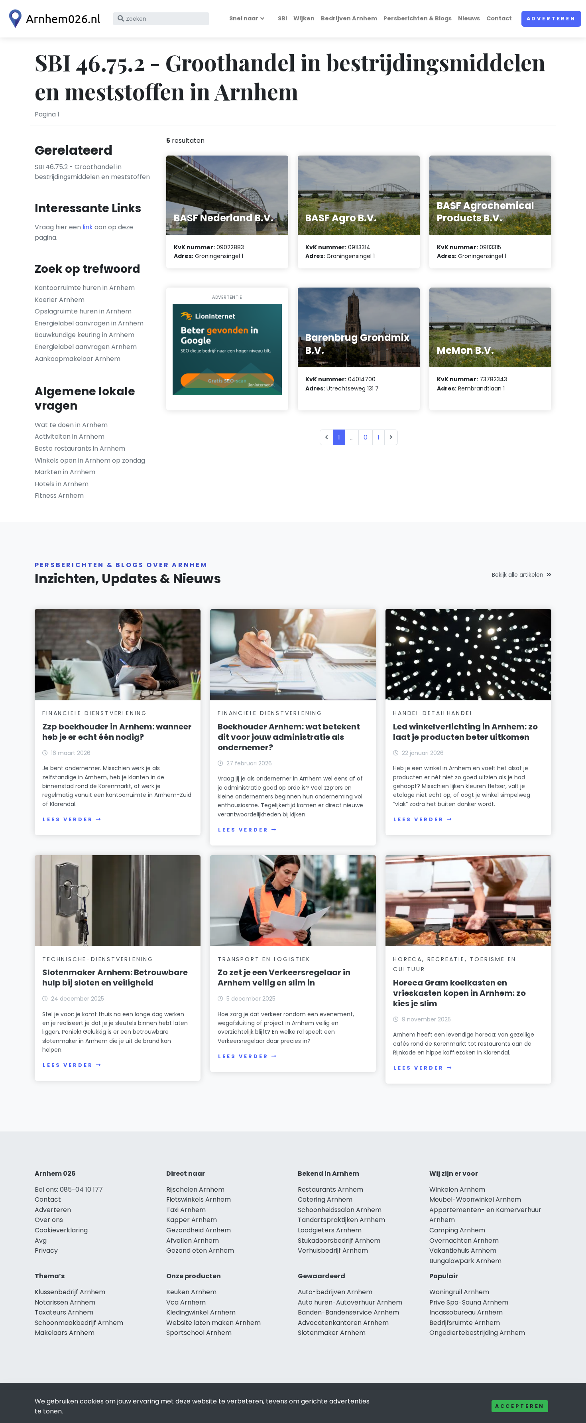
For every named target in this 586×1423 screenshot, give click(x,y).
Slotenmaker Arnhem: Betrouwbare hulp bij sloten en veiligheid (115, 977)
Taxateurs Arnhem (64, 1312)
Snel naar (243, 18)
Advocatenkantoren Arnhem (343, 1322)
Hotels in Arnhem (61, 484)
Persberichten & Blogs (417, 18)
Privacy (46, 1250)
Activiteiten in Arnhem (69, 436)
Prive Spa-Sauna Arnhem (468, 1302)
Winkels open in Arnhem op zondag (90, 460)
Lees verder (68, 819)
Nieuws (469, 18)
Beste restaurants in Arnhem (80, 448)
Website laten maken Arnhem (213, 1322)
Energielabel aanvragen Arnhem (86, 346)
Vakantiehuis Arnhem (462, 1250)
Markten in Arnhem (65, 472)
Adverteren (551, 18)
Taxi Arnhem (186, 1209)
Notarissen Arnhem (65, 1302)
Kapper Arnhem (191, 1219)
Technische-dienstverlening (97, 959)
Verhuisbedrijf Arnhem (333, 1250)
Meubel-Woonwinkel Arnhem (475, 1199)
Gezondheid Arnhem (198, 1230)
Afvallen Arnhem (192, 1240)
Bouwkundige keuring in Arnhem (84, 334)
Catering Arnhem (325, 1199)
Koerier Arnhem (60, 299)
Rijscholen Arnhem (195, 1189)
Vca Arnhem (186, 1302)
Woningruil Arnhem (459, 1292)
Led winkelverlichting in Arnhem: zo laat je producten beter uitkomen (465, 732)
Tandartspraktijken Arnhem (341, 1219)
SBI (282, 18)
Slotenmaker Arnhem (332, 1332)
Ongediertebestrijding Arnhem (477, 1332)
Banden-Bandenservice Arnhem (348, 1312)
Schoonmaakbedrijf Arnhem (79, 1322)
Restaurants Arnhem (330, 1189)
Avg (41, 1240)
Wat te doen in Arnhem (71, 425)
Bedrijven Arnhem (349, 18)
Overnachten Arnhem (464, 1240)
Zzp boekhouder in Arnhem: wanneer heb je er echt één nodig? (117, 732)
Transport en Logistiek (264, 959)
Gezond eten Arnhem (200, 1250)
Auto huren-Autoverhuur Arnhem (350, 1302)
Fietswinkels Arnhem (198, 1199)
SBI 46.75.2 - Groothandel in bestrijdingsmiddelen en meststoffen (92, 172)
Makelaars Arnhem (64, 1332)
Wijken (304, 18)
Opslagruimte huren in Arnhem (83, 311)
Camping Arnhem (457, 1230)
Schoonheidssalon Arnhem (339, 1209)
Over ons (49, 1219)
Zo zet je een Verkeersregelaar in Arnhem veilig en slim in (284, 977)
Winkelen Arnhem (457, 1189)
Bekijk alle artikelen (517, 575)
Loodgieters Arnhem (330, 1230)
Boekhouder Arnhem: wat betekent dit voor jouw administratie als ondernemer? (289, 737)
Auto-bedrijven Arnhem (335, 1292)
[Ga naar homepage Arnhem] (52, 18)
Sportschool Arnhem (199, 1332)
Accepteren (520, 1406)
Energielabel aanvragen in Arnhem (89, 323)
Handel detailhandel (433, 713)
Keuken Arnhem (191, 1292)
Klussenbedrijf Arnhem (70, 1292)
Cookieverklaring (61, 1230)
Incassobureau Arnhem (466, 1312)
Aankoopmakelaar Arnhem (77, 358)
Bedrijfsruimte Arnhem (464, 1322)
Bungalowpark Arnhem (465, 1260)
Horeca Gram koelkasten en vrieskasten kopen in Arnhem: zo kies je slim (459, 993)
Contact (499, 18)
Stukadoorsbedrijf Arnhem (339, 1240)
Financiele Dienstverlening (94, 713)
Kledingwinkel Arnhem (201, 1312)
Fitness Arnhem (59, 495)
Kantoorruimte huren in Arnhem (85, 287)
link (88, 227)
